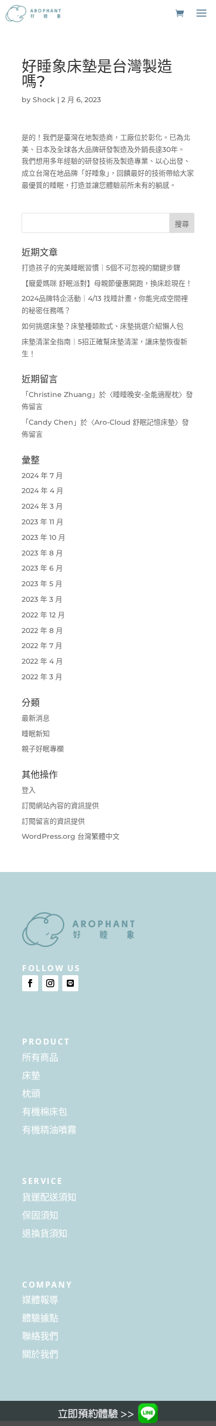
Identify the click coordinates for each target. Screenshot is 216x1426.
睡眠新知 (36, 733)
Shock (44, 99)
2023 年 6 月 (42, 568)
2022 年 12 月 (43, 614)
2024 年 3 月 (42, 506)
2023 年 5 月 (42, 583)
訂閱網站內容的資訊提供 (60, 805)
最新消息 (36, 718)
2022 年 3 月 (42, 676)
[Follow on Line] (70, 983)
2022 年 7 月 (42, 645)
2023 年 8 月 (42, 553)
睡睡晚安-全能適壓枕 (146, 394)
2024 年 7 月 (42, 475)
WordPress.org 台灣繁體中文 (71, 836)
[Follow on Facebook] (30, 983)
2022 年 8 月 (42, 630)
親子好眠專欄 (43, 748)
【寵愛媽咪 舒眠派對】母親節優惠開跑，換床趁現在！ (107, 283)
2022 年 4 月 (42, 661)
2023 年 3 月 (42, 599)
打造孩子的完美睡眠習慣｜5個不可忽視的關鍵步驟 (101, 267)
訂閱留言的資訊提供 (53, 821)
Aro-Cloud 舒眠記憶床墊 (134, 422)
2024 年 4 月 (42, 490)
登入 (29, 790)
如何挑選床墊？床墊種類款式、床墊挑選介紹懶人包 (102, 326)
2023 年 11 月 (42, 521)
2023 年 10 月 (43, 537)
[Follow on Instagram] (50, 983)
